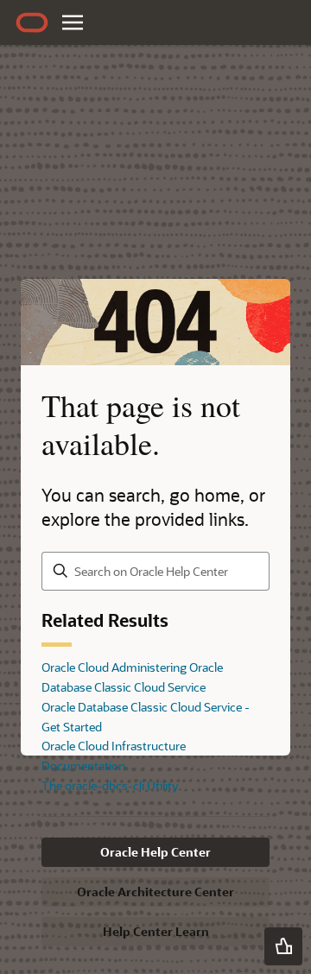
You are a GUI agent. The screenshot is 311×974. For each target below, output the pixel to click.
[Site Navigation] (72, 22)
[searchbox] (155, 571)
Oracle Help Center (155, 851)
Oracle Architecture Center (155, 891)
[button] (283, 946)
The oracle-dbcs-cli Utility (109, 785)
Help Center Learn (156, 931)
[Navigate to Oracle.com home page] (32, 22)
